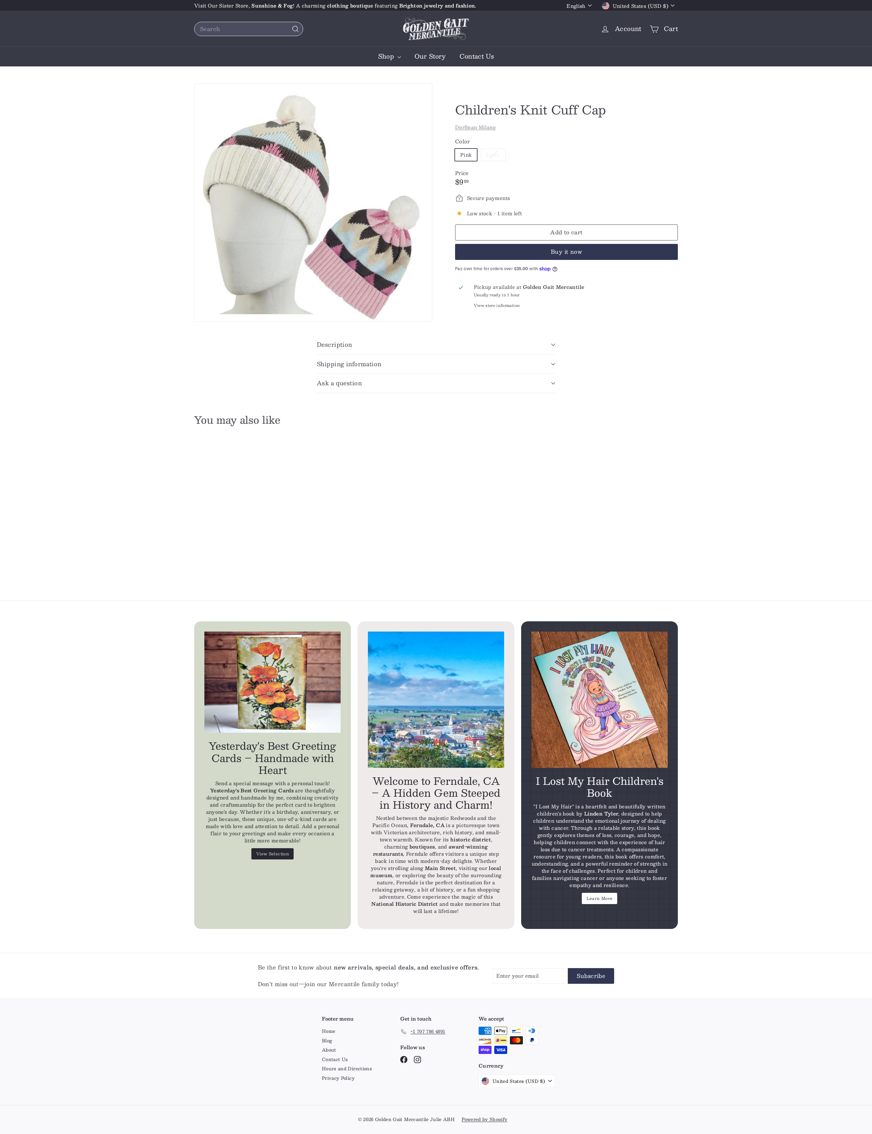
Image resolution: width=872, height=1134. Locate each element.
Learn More (600, 898)
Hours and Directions (347, 1068)
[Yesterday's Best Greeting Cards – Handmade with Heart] (272, 682)
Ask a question (339, 383)
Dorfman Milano (475, 127)
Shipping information (349, 364)
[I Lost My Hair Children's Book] (599, 700)
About (329, 1050)
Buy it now (566, 251)
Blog (327, 1040)
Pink (466, 155)
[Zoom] (313, 202)
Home (328, 1031)
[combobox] (248, 29)
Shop (387, 56)
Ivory (495, 155)
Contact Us (477, 56)
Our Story (430, 56)
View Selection (272, 853)
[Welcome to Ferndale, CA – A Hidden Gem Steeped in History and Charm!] (436, 700)
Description (334, 344)
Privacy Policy (338, 1078)
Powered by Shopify (484, 1119)
